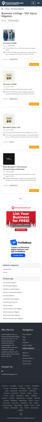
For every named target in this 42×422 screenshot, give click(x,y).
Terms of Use (26, 361)
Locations (25, 342)
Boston (27, 395)
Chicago (20, 386)
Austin (7, 391)
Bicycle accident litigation (10, 286)
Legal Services (13, 59)
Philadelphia (35, 386)
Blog (23, 337)
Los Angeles (12, 386)
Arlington (20, 410)
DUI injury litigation (8, 295)
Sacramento (6, 403)
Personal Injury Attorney (10, 302)
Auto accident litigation (9, 282)
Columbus (7, 393)
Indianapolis (32, 391)
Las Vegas (29, 398)
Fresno (37, 400)
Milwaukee (14, 400)
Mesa (30, 403)
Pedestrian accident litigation (11, 289)
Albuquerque (23, 400)
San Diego (22, 388)
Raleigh (26, 405)
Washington (19, 395)
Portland (11, 398)
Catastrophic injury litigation (11, 299)
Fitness (11, 142)
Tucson (31, 400)
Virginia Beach (18, 405)
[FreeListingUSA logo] (12, 3)
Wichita (27, 408)
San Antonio (14, 388)
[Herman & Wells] (9, 35)
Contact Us (25, 355)
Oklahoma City (20, 398)
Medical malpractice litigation (11, 312)
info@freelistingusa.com (9, 374)
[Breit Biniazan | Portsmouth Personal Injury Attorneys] (9, 159)
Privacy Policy (26, 364)
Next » (21, 198)
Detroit (12, 395)
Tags (23, 340)
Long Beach (23, 403)
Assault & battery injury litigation (12, 309)
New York (5, 386)
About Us (25, 353)
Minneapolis (14, 408)
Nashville (4, 398)
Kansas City (15, 403)
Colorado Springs (7, 405)
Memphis (34, 395)
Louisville (6, 400)
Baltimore (37, 398)
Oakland (6, 408)
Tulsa (21, 408)
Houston (27, 386)
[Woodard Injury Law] (9, 119)
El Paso (6, 395)
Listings (6, 9)
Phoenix (6, 388)
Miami (38, 405)
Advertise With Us (28, 358)
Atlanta (36, 403)
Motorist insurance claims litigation (13, 318)
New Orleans (34, 408)
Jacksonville (14, 391)
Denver (35, 393)
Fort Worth (15, 393)
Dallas (29, 388)
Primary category (8, 305)
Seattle (29, 393)
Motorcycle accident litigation (11, 315)
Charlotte (22, 393)
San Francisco (23, 391)
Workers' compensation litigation (12, 292)
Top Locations (26, 334)
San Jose (35, 388)
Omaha (32, 405)
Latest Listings (27, 345)
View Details (33, 64)
